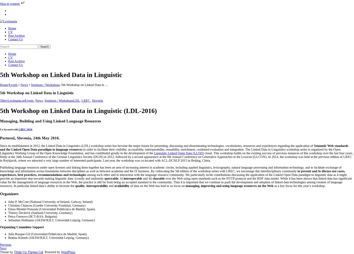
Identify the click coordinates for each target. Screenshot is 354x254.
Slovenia (97, 100)
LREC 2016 (25, 129)
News (24, 85)
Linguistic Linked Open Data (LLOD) (179, 153)
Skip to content (10, 4)
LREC (86, 100)
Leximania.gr (16, 100)
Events (13, 85)
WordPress (68, 252)
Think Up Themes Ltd (28, 252)
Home (4, 85)
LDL (76, 100)
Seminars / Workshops (45, 85)
